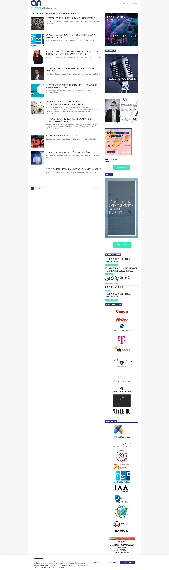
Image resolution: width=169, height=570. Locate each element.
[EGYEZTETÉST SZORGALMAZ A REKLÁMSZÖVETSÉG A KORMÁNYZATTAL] (37, 40)
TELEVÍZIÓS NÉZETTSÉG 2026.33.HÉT (117, 279)
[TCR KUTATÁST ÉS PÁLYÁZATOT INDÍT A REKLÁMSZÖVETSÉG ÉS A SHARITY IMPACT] (37, 107)
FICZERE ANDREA (114, 287)
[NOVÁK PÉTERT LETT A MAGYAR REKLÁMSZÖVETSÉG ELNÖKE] (37, 73)
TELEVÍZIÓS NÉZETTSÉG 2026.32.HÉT (117, 295)
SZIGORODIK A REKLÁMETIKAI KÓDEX (63, 136)
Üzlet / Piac (109, 274)
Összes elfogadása (127, 562)
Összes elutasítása (111, 562)
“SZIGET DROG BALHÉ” (122, 79)
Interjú (107, 290)
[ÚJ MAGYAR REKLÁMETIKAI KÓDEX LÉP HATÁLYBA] (37, 158)
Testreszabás (97, 562)
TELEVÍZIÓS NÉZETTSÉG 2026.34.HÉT (117, 260)
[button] (137, 4)
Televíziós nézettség (111, 265)
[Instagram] (130, 3)
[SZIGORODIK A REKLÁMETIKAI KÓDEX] (37, 141)
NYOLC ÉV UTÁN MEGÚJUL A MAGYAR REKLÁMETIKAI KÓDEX (73, 169)
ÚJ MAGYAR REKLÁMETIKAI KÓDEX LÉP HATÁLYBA (69, 152)
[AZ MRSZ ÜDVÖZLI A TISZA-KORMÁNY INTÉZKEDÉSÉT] (37, 23)
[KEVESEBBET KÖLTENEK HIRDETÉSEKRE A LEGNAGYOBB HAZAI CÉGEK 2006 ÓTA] (37, 90)
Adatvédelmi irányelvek (59, 567)
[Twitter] (133, 3)
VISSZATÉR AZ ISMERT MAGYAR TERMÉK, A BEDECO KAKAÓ (121, 269)
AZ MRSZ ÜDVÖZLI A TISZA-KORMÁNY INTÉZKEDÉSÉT (70, 18)
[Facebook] (127, 3)
